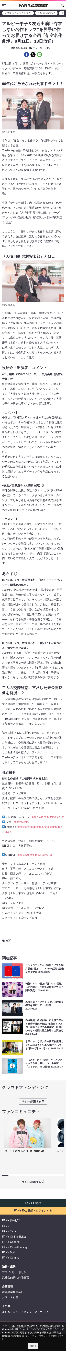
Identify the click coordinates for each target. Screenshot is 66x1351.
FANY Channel (11, 1241)
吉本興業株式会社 (13, 1292)
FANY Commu (10, 1257)
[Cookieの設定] (10, 1335)
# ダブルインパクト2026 (18, 13)
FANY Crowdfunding (14, 1247)
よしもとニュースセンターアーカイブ (25, 1311)
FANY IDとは (33, 1203)
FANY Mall (8, 1252)
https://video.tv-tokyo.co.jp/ (48, 817)
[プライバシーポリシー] (36, 1335)
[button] (62, 5)
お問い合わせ (10, 1297)
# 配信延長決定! (46, 13)
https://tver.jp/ (21, 821)
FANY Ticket (9, 1231)
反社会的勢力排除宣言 (15, 1277)
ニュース (37, 48)
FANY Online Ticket (14, 1236)
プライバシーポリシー (15, 1272)
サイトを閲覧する (31, 1101)
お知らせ (49, 48)
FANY (5, 1226)
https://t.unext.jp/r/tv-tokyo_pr (35, 854)
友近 (8, 940)
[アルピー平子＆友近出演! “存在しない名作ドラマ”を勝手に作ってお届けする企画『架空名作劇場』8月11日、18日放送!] (26, 54)
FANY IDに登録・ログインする (33, 1210)
